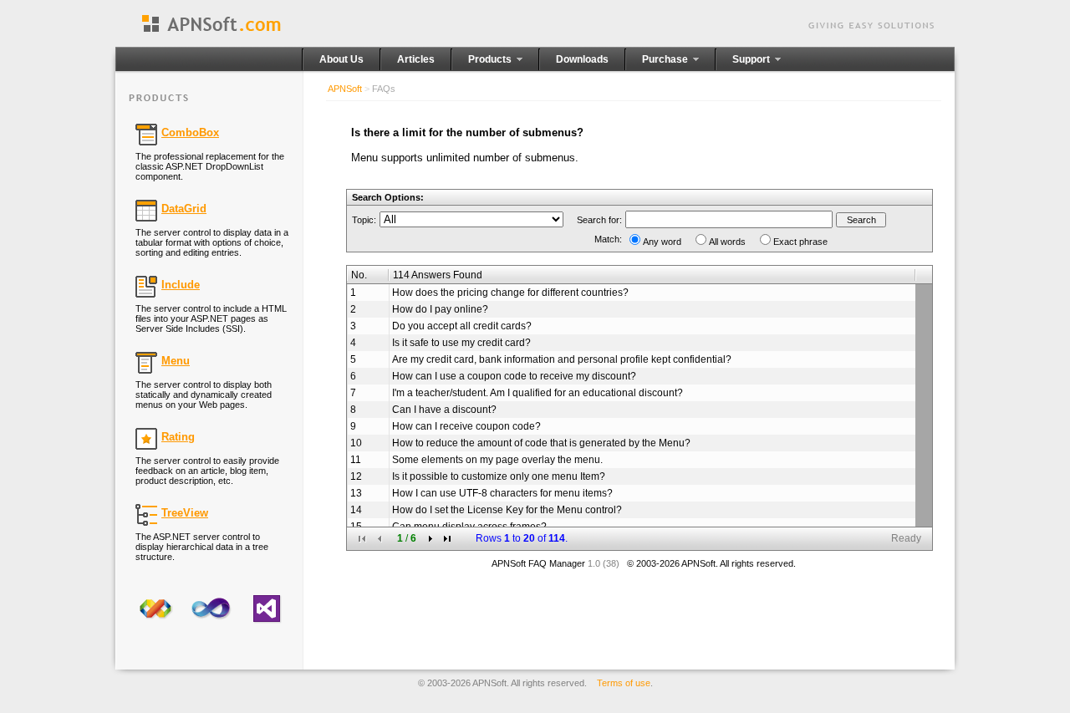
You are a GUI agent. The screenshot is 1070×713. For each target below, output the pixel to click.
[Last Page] (447, 538)
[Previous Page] (380, 538)
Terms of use (623, 683)
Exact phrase (800, 242)
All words (727, 242)
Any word (662, 242)
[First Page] (362, 538)
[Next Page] (430, 538)
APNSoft (345, 89)
